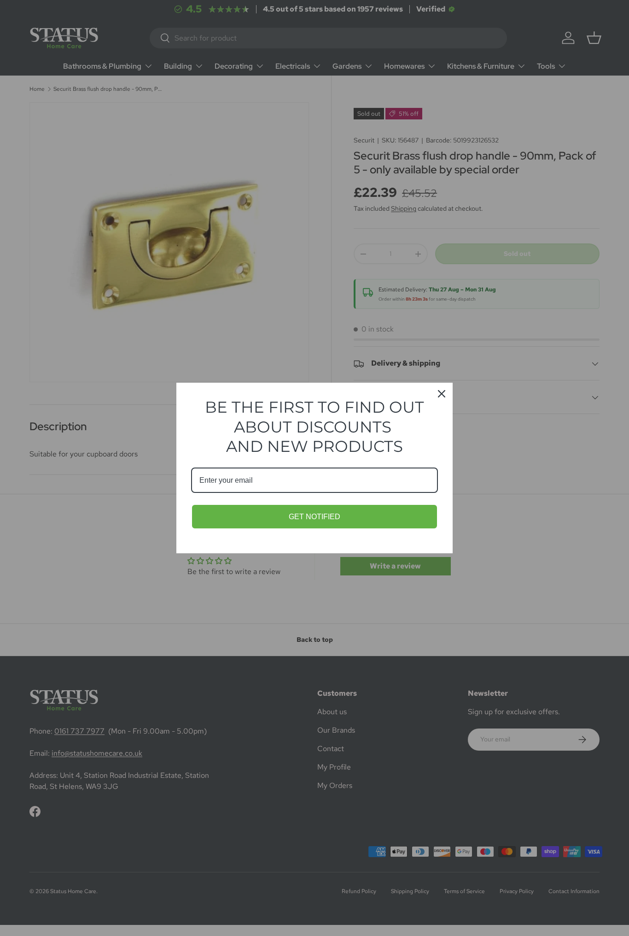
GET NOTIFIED (314, 517)
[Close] (442, 394)
